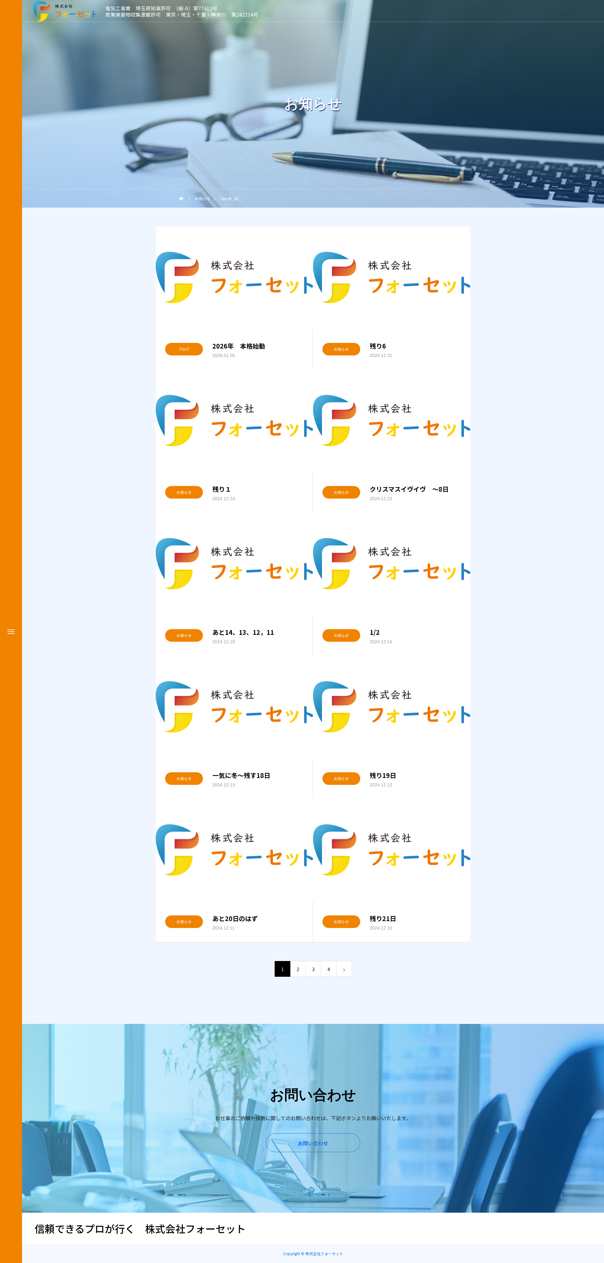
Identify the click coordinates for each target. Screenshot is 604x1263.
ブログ (184, 349)
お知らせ (341, 349)
